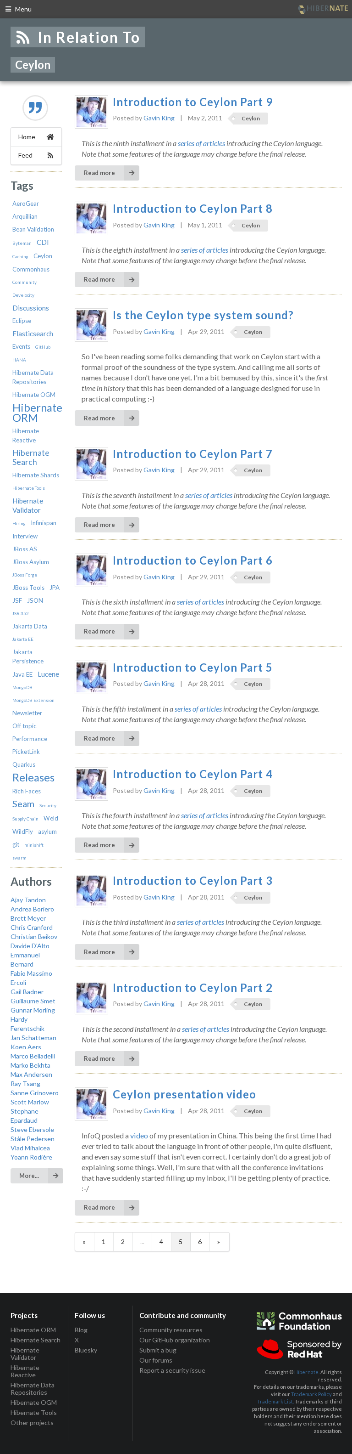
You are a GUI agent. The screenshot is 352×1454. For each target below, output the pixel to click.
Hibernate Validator (25, 1353)
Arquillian (25, 216)
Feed (25, 155)
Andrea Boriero (32, 909)
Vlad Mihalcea (30, 1148)
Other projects (32, 1422)
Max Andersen (31, 1074)
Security (47, 805)
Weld (51, 818)
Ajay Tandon (28, 900)
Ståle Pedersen (33, 1139)
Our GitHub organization (174, 1340)
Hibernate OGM (33, 394)
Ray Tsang (25, 1083)
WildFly (22, 831)
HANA (19, 359)
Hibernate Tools (28, 488)
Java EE (22, 674)
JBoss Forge (24, 574)
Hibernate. (306, 1372)
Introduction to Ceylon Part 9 (193, 102)
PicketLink (26, 751)
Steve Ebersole (32, 1129)
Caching (20, 256)
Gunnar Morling (33, 1010)
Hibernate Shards (35, 475)
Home (26, 137)
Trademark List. (275, 1401)
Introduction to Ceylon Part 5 (193, 667)
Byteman (22, 243)
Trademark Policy (311, 1394)
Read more (99, 172)
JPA (55, 587)
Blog (81, 1330)
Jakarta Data (29, 626)
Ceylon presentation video (184, 1094)
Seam (23, 803)
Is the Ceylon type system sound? (203, 315)
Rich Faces (26, 791)
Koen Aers (26, 1047)
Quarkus (23, 764)
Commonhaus (31, 269)
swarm (19, 857)
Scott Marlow (30, 1102)
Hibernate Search (31, 457)
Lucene (48, 674)
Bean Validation (33, 229)
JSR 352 (20, 613)
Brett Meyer (28, 918)
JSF (17, 600)
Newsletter (27, 713)
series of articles (201, 143)
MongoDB (22, 687)
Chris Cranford (32, 927)
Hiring (19, 523)
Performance (29, 738)
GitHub (42, 347)
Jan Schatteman (33, 1037)
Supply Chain (25, 818)
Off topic (24, 726)
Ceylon (42, 256)
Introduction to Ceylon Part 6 (193, 560)
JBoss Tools (28, 587)
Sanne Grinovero (35, 1093)
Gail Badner (27, 992)
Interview (25, 536)
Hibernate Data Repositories (33, 1388)
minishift (34, 845)
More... (29, 1175)
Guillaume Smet (33, 1001)
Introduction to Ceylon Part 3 (193, 880)
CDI (43, 242)
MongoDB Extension (33, 700)
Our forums (155, 1360)
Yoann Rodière (31, 1157)
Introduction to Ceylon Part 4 (193, 774)
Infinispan (43, 522)
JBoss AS (24, 549)
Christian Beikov (34, 936)
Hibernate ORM (37, 412)
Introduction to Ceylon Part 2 (193, 987)
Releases (33, 777)
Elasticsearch (32, 333)
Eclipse (21, 320)
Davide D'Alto (30, 946)
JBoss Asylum (30, 562)
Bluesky (86, 1350)
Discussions (30, 308)
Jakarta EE (22, 639)
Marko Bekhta (30, 1065)
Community (24, 282)
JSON (35, 600)
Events (21, 346)
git (15, 844)
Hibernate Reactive (25, 1371)
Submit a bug (157, 1350)
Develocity (23, 295)
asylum (47, 831)
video (139, 1135)
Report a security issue (172, 1370)
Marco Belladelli (33, 1056)
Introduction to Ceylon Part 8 (193, 208)
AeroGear (25, 203)
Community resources (171, 1330)
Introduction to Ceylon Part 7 (193, 453)
